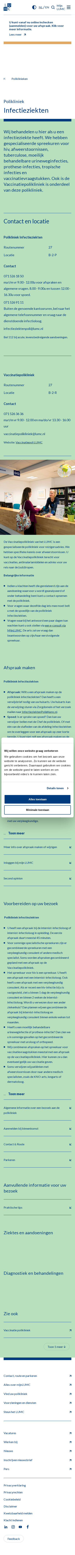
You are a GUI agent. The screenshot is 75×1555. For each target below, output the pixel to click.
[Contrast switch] (34, 7)
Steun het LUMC (14, 1412)
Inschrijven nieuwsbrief (18, 1460)
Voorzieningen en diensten (20, 1402)
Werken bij (10, 1442)
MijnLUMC (61, 7)
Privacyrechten (13, 1492)
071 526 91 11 (13, 302)
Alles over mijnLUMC (17, 1384)
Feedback (13, 1538)
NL (41, 7)
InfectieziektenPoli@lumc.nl (39, 711)
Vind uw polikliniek (15, 1393)
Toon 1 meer (56, 1346)
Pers (6, 1469)
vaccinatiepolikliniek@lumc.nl (24, 434)
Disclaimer (10, 1506)
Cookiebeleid (12, 1499)
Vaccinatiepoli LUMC (29, 442)
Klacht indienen (13, 1520)
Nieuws (8, 1451)
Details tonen (55, 788)
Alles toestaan (38, 799)
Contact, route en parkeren (20, 1375)
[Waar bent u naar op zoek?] (53, 7)
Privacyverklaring (15, 1485)
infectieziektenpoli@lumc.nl (23, 329)
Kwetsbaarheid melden (18, 1513)
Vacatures (10, 1433)
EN (47, 7)
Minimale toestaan (37, 809)
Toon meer (16, 833)
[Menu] (68, 7)
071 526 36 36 (13, 414)
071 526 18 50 (13, 276)
